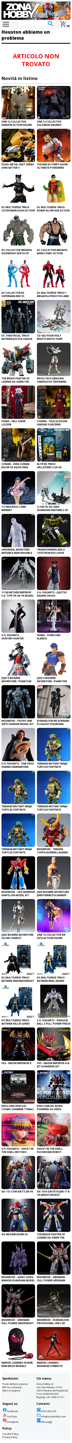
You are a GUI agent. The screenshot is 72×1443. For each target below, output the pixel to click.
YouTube (12, 1416)
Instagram (12, 1421)
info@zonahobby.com (53, 1416)
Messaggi (46, 1421)
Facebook (12, 1411)
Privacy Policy (10, 1437)
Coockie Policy (10, 1434)
